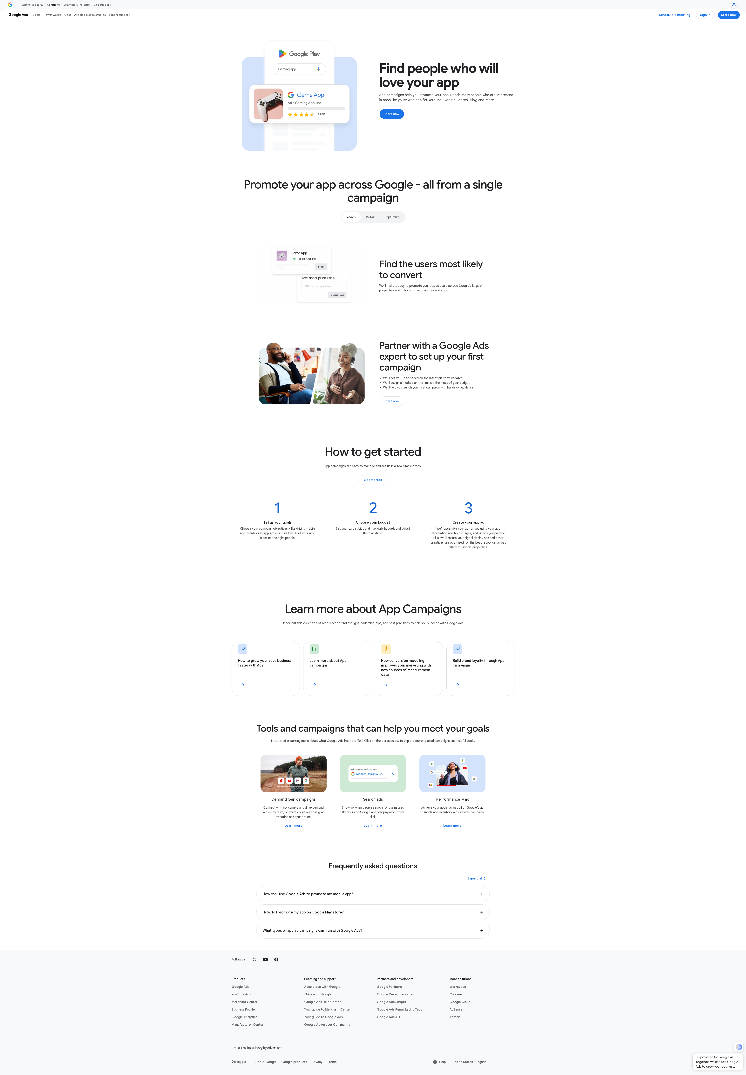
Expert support (119, 15)
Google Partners (389, 987)
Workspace (458, 987)
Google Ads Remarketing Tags (399, 1010)
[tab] (351, 217)
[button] (373, 894)
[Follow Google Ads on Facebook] (276, 959)
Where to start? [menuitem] (32, 4)
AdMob (455, 1017)
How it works (52, 15)
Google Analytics (244, 1017)
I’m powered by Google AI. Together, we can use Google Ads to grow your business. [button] (717, 1062)
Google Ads (240, 987)
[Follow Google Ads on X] (254, 959)
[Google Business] (10, 5)
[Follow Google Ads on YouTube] (265, 959)
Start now (729, 15)
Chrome (456, 994)
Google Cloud (460, 1002)
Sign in (705, 15)
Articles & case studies (90, 15)
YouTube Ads (241, 994)
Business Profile (243, 1010)
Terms (331, 1062)
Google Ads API (388, 1017)
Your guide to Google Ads (323, 1017)
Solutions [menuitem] (53, 4)
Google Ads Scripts (391, 1002)
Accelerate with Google (322, 987)
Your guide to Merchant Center (327, 1010)
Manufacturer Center (248, 1025)
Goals (36, 15)
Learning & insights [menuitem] (77, 4)
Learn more (294, 826)
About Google (266, 1062)
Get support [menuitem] (102, 4)
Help (442, 1062)
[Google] (239, 1062)
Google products (294, 1062)
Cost (67, 15)
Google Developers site (395, 994)
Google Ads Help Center (322, 1002)
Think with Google (318, 994)
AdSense (456, 1010)
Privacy (317, 1062)
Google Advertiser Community (327, 1025)
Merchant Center (245, 1002)
